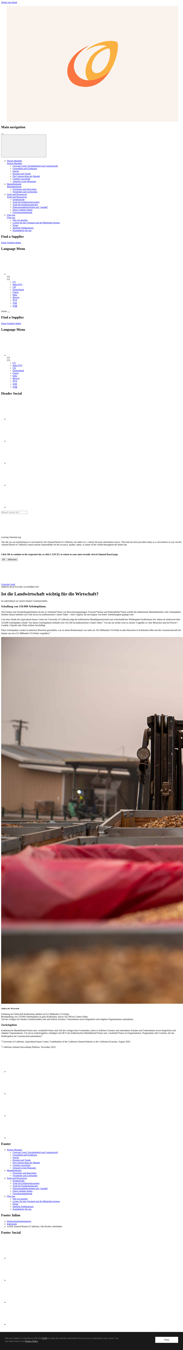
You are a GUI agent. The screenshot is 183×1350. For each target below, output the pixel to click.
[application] (91, 1341)
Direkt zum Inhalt (9, 2)
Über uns (11, 217)
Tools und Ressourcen (17, 197)
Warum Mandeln (14, 163)
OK (3, 559)
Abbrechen (12, 559)
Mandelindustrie (14, 186)
